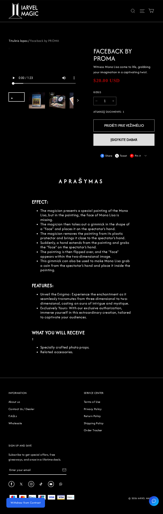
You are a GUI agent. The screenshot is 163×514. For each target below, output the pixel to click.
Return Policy (92, 416)
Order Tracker (93, 430)
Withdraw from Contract (26, 503)
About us (14, 402)
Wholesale (15, 423)
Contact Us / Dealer (21, 409)
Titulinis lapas (18, 40)
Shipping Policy (94, 423)
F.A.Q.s (12, 416)
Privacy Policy (93, 409)
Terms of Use (92, 402)
